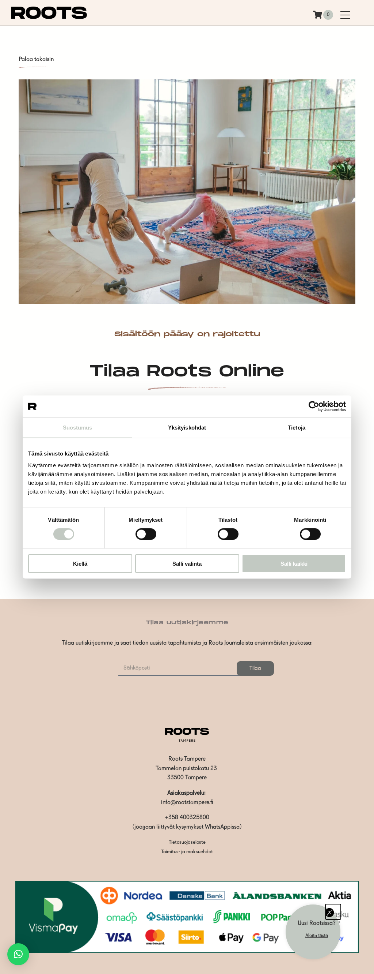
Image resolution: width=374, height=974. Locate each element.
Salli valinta (187, 563)
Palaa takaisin (36, 60)
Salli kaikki (294, 563)
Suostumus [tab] (77, 427)
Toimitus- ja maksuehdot (187, 852)
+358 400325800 (187, 818)
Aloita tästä (316, 935)
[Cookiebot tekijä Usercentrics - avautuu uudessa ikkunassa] (314, 406)
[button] (18, 954)
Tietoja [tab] (296, 427)
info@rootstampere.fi (187, 803)
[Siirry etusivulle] (49, 17)
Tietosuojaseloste (187, 842)
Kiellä (80, 563)
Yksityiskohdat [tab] (187, 427)
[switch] (146, 534)
